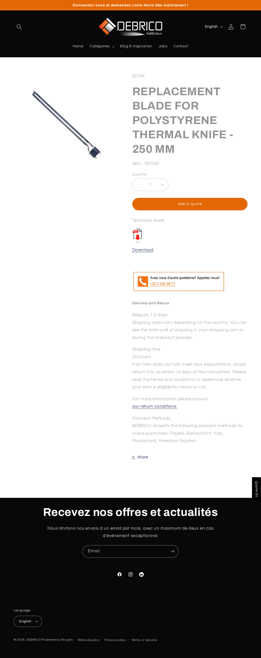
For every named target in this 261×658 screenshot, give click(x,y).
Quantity (139, 174)
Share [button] (142, 457)
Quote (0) (256, 489)
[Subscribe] (172, 551)
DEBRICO (34, 639)
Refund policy (88, 640)
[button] (19, 27)
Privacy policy (115, 640)
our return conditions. (154, 406)
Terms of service (144, 640)
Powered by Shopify (57, 639)
